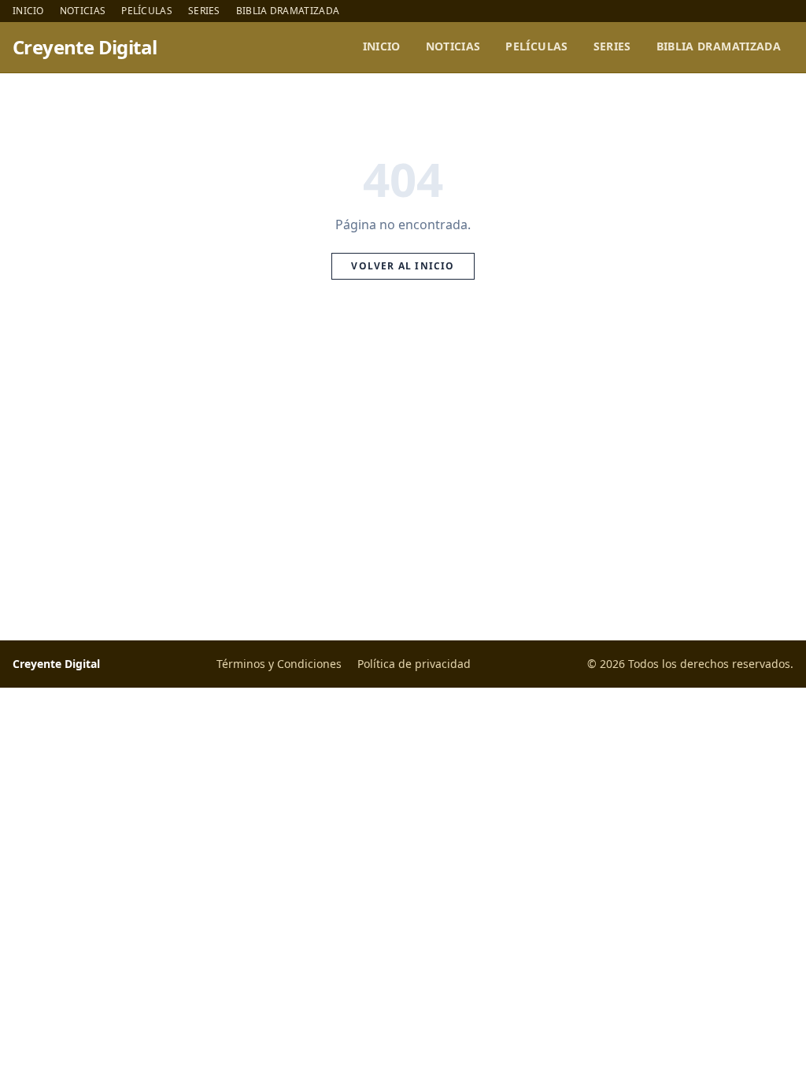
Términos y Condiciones (279, 663)
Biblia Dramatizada (287, 11)
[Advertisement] (403, 478)
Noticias (82, 11)
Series (204, 11)
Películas (146, 11)
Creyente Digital (85, 47)
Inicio (28, 11)
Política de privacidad (414, 663)
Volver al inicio (402, 266)
